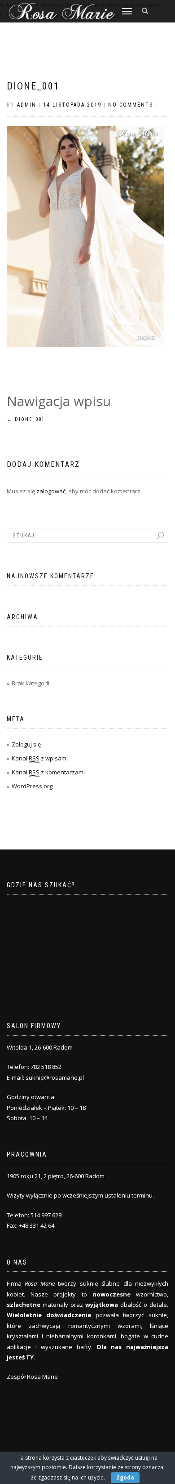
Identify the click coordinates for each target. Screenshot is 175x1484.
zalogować (51, 491)
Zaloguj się (26, 744)
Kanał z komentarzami (48, 772)
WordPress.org (32, 786)
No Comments (130, 105)
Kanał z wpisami (40, 758)
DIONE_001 (33, 86)
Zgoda (125, 1477)
